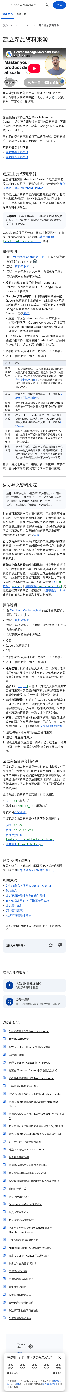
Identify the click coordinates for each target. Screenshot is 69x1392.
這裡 (26, 313)
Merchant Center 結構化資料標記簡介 (30, 1247)
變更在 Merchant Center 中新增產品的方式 (33, 1070)
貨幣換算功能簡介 (19, 1287)
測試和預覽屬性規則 (18, 915)
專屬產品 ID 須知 (18, 1271)
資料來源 (20, 266)
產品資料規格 (22, 379)
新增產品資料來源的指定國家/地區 (28, 1165)
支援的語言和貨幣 (51, 726)
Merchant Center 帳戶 (27, 257)
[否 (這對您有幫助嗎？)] (59, 946)
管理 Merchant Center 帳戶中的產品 (29, 1062)
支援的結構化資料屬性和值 (24, 1240)
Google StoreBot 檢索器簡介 (25, 1204)
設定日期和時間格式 (20, 1294)
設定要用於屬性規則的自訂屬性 (25, 896)
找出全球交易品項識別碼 (22, 1263)
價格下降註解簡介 (19, 1196)
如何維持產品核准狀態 (21, 1220)
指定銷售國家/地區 (19, 1157)
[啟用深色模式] (31, 1346)
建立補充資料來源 (17, 157)
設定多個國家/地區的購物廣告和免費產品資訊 (34, 1181)
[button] (5, 5)
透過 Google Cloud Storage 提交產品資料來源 (35, 1134)
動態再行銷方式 (17, 1188)
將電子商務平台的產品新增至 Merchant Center (35, 1094)
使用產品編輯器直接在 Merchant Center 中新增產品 (37, 1116)
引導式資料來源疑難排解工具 (35, 870)
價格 (12, 586)
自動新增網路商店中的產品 (24, 1086)
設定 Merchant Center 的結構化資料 (29, 1255)
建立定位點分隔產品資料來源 (25, 1141)
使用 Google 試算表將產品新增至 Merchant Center (33, 1104)
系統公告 (21, 14)
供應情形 (43, 586)
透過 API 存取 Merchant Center (26, 1149)
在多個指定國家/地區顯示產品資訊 (27, 901)
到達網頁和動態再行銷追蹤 (24, 1310)
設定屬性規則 (14, 906)
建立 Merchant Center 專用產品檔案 (29, 1047)
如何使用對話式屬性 (20, 1318)
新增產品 (11, 891)
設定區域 (19, 812)
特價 (19, 830)
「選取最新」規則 (54, 590)
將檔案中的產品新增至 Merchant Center (31, 1078)
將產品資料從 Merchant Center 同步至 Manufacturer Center (30, 1230)
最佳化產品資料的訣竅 (21, 1302)
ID (57, 582)
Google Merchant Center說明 (26, 5)
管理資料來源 (14, 911)
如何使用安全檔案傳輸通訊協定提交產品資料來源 (36, 1126)
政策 (35, 379)
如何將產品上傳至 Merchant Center (28, 886)
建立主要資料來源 (17, 152)
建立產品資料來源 (49, 25)
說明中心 (8, 14)
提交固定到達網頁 (19, 1212)
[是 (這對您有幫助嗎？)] (50, 946)
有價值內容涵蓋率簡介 (21, 1279)
